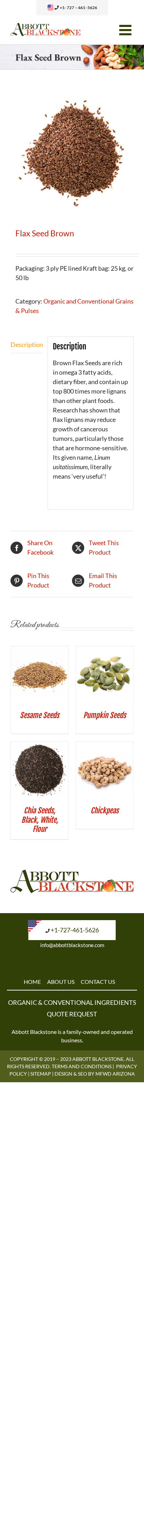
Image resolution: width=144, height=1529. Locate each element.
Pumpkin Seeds (104, 715)
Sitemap (40, 1074)
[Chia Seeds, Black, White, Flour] (39, 746)
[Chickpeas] (104, 746)
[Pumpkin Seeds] (104, 651)
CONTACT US (98, 981)
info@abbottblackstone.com (72, 945)
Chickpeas (104, 810)
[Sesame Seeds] (39, 651)
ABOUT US (60, 981)
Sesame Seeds (39, 715)
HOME (32, 981)
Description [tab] (26, 344)
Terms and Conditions (81, 1066)
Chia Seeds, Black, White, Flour (39, 820)
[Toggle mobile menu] (126, 30)
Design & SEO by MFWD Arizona (95, 1074)
